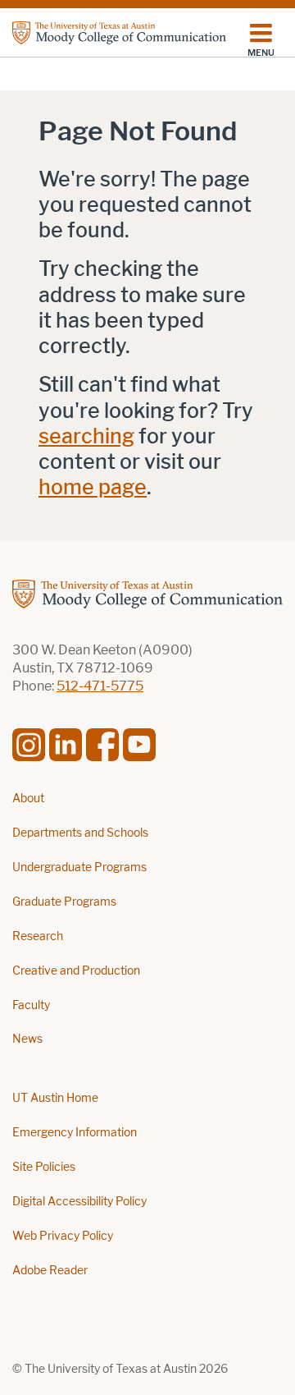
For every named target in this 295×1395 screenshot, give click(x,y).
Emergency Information (74, 1133)
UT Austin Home (55, 1098)
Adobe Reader (50, 1271)
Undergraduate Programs (79, 867)
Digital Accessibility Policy (79, 1202)
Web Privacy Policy (62, 1236)
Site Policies (43, 1167)
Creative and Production (76, 971)
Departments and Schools (80, 833)
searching (86, 436)
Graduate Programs (64, 902)
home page (93, 487)
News (27, 1039)
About (28, 798)
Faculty (31, 1005)
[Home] (119, 32)
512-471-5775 (100, 686)
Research (37, 936)
